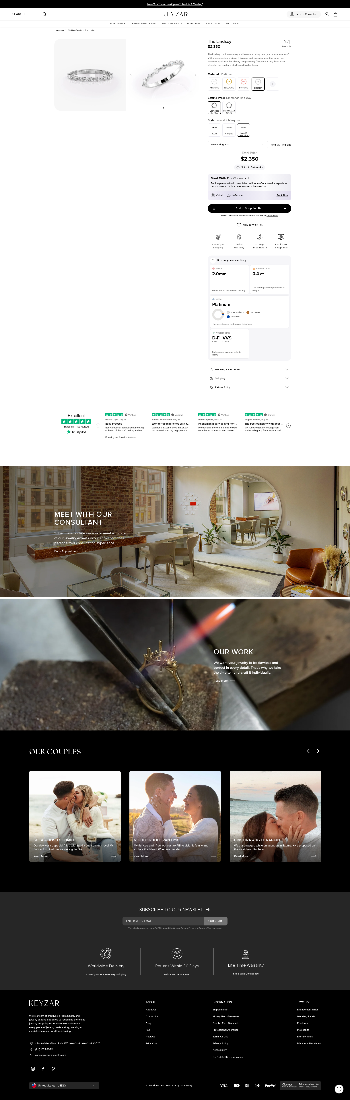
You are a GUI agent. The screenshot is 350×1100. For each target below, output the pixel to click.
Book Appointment (66, 551)
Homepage (59, 30)
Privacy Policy (187, 928)
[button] (119, 24)
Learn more (272, 215)
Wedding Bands (74, 30)
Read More (221, 681)
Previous (132, 74)
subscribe (215, 921)
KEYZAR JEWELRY (166, 13)
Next (195, 74)
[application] (339, 1089)
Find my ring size (281, 144)
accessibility (220, 1049)
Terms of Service (207, 928)
